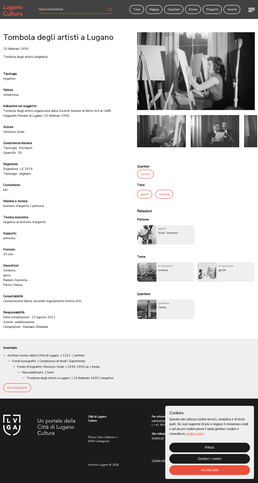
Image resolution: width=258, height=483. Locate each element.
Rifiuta (209, 447)
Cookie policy (160, 460)
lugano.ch (158, 438)
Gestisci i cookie (209, 458)
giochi (145, 194)
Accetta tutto (209, 470)
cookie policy (195, 433)
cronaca (164, 194)
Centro (145, 174)
